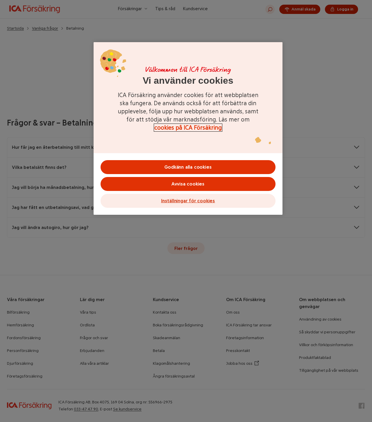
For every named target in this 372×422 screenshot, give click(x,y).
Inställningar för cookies (188, 200)
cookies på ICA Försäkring (188, 127)
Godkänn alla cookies (188, 167)
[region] (188, 128)
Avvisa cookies (188, 184)
